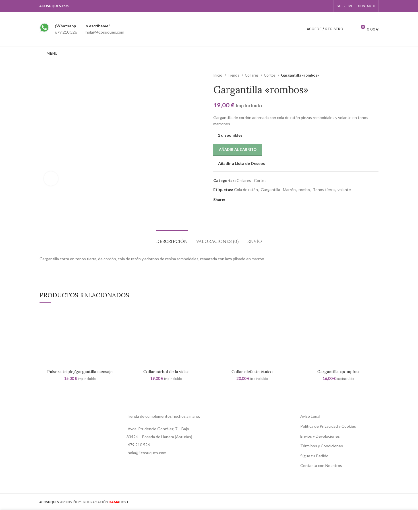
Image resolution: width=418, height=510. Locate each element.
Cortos (270, 75)
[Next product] (375, 75)
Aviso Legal (310, 416)
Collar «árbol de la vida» (166, 371)
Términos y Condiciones (321, 445)
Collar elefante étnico (252, 371)
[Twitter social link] (236, 199)
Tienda (234, 75)
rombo (304, 189)
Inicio (218, 75)
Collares (252, 75)
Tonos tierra (324, 189)
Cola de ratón (246, 189)
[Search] (350, 29)
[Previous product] (364, 75)
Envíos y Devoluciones (320, 436)
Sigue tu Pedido (314, 455)
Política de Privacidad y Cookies (328, 426)
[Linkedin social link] (249, 199)
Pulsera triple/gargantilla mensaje (80, 371)
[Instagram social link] (327, 6)
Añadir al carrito (237, 149)
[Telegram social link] (256, 199)
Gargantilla (270, 189)
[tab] (172, 238)
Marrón (289, 189)
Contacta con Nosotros (321, 465)
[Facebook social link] (321, 6)
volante (344, 189)
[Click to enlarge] (51, 178)
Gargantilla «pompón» (338, 371)
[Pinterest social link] (243, 199)
